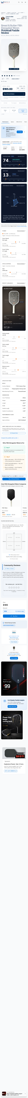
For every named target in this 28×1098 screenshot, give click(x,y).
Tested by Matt (5, 141)
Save (6, 102)
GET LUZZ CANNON (10, 771)
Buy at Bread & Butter (14, 479)
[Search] (18, 2)
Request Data (15, 433)
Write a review (10, 568)
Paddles (3, 12)
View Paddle (14, 658)
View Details (14, 641)
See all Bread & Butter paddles (10, 35)
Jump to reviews (15, 78)
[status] (14, 1094)
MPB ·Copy (20, 88)
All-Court (21, 12)
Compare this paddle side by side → (9, 438)
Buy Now (15, 616)
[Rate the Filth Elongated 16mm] (14, 587)
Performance (5, 121)
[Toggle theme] (22, 2)
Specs (12, 121)
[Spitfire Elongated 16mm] (14, 679)
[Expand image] (25, 69)
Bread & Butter (11, 12)
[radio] (2, 76)
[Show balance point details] (14, 300)
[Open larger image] (14, 55)
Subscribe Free (12, 706)
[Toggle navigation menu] (25, 2)
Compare (15, 102)
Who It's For (19, 121)
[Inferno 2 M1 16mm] (12, 725)
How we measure (20, 185)
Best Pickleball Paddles (8, 625)
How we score (21, 156)
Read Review (23, 102)
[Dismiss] (26, 1092)
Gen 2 (2, 13)
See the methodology (21, 226)
